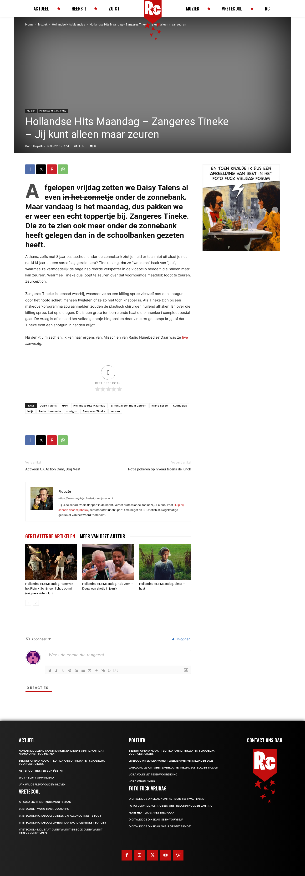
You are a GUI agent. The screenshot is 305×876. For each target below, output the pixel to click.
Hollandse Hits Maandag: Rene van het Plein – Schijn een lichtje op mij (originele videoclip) (49, 588)
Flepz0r (38, 146)
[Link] (103, 670)
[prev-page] (28, 603)
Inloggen (183, 639)
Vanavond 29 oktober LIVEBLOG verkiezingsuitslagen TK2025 (173, 767)
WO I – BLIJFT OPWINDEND (36, 777)
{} (109, 670)
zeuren (115, 411)
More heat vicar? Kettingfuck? (151, 812)
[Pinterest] (52, 169)
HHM (65, 405)
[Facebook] (30, 169)
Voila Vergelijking (142, 781)
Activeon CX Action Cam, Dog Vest (52, 469)
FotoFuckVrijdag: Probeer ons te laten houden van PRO (171, 805)
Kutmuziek (180, 405)
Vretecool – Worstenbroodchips (44, 808)
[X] (41, 169)
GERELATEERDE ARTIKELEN (50, 536)
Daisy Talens (158, 187)
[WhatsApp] (63, 169)
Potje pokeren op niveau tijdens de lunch (159, 469)
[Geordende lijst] (76, 670)
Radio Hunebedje (50, 411)
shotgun (71, 411)
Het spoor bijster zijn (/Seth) (41, 770)
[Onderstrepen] (63, 670)
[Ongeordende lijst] (83, 670)
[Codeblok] (96, 670)
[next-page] (36, 603)
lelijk (30, 411)
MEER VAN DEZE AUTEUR (102, 536)
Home (29, 24)
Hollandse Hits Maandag (68, 24)
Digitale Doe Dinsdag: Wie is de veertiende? (160, 826)
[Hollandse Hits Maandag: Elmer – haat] (165, 562)
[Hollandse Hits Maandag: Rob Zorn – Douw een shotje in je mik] (108, 562)
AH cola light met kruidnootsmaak (45, 802)
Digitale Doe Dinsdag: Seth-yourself (156, 819)
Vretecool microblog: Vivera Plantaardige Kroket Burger (62, 822)
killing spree (160, 405)
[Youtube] (165, 855)
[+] (116, 670)
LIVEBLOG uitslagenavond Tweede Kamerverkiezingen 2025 (171, 760)
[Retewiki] (178, 855)
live (185, 337)
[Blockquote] (89, 670)
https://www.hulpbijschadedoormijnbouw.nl (85, 498)
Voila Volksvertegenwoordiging (153, 774)
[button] (207, 210)
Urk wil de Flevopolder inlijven (42, 784)
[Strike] (69, 670)
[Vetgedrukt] (49, 670)
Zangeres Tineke (158, 216)
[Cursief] (56, 670)
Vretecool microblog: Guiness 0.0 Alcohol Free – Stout (60, 815)
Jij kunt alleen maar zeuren (128, 405)
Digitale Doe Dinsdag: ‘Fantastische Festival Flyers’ (166, 798)
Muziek (42, 24)
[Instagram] (139, 855)
